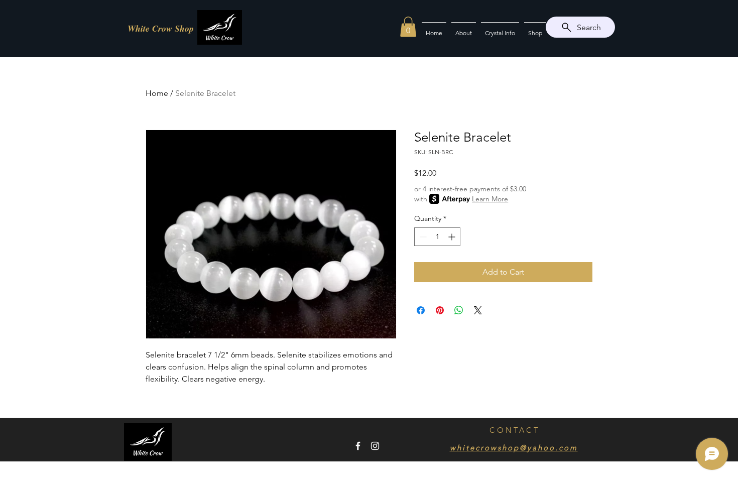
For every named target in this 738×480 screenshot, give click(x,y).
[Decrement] (422, 237)
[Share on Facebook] (421, 310)
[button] (408, 27)
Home (157, 93)
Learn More (490, 198)
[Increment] (452, 237)
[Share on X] (478, 310)
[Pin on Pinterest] (440, 310)
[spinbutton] (437, 237)
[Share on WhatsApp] (459, 310)
